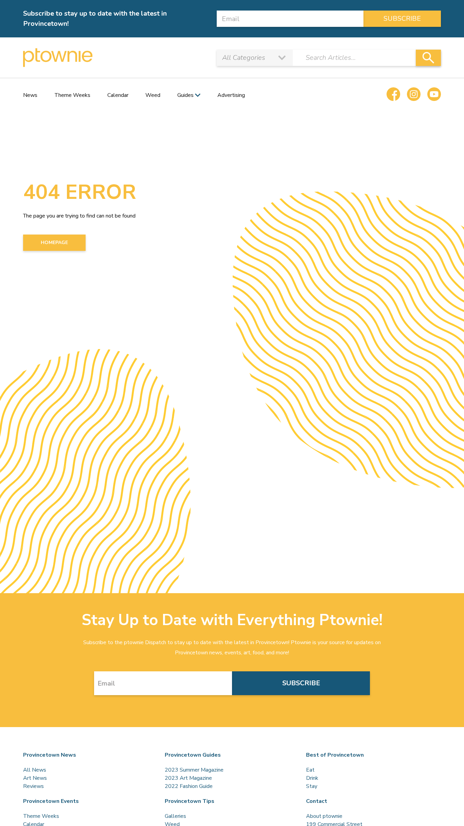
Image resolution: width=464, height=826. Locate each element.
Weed (152, 95)
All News (34, 770)
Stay (311, 786)
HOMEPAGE (54, 242)
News (30, 95)
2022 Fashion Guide (189, 786)
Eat (310, 770)
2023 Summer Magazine (194, 770)
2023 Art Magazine (188, 778)
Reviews (33, 786)
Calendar (117, 95)
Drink (312, 778)
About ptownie (324, 816)
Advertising (231, 95)
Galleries (175, 816)
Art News (35, 778)
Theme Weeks (72, 95)
